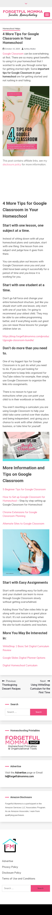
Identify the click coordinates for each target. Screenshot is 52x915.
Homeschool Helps (11, 28)
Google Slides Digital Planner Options (24, 657)
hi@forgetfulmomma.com (19, 776)
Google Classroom (13, 53)
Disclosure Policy (11, 872)
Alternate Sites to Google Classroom (23, 523)
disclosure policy (12, 164)
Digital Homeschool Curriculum (20, 665)
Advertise (20, 772)
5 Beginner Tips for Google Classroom (24, 489)
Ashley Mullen (30, 49)
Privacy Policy (10, 866)
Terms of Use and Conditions (18, 878)
